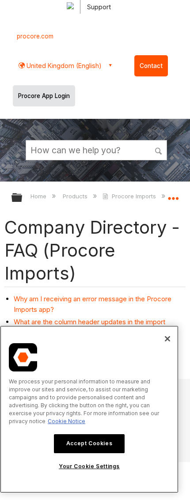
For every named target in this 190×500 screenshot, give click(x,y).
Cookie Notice (66, 421)
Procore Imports (133, 196)
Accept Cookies (89, 443)
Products (76, 196)
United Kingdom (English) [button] (63, 65)
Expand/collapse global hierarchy (22, 198)
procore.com (35, 36)
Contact (151, 65)
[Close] (167, 338)
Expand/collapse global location (173, 195)
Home (39, 196)
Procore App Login (44, 95)
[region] (89, 409)
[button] (159, 149)
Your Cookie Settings (89, 466)
